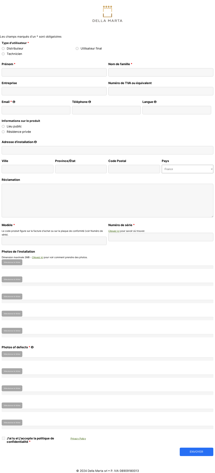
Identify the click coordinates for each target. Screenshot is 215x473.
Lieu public (14, 126)
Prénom (8, 64)
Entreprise (9, 83)
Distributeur (15, 48)
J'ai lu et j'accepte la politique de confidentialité (30, 440)
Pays (165, 161)
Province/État (65, 161)
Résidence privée (19, 131)
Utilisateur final (91, 48)
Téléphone (81, 102)
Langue (149, 102)
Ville (5, 161)
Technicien (14, 54)
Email (8, 102)
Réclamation (11, 179)
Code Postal (117, 161)
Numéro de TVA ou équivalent (130, 83)
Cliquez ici (114, 230)
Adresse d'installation (19, 142)
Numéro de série (121, 225)
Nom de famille (120, 64)
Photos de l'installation (18, 251)
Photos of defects (18, 347)
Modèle (8, 225)
